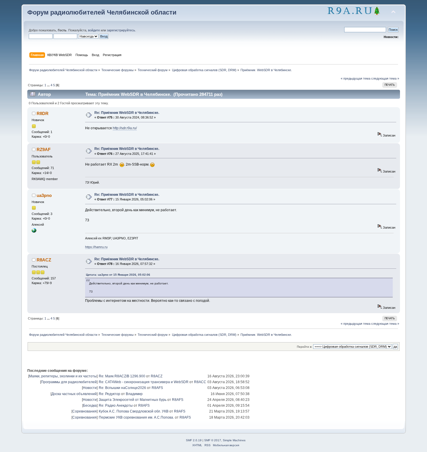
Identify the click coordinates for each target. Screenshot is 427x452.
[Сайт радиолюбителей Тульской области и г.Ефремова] (34, 231)
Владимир (134, 394)
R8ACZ (44, 259)
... (49, 85)
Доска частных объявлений (74, 394)
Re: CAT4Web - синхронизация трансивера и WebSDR (144, 382)
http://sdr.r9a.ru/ (125, 128)
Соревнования (84, 411)
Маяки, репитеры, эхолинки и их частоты (63, 376)
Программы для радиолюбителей (69, 382)
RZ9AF (44, 149)
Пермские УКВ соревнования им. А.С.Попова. (136, 417)
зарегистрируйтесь (121, 30)
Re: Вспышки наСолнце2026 (122, 388)
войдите (94, 30)
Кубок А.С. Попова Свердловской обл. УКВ (133, 411)
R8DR (43, 113)
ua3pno (44, 195)
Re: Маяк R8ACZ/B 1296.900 (122, 376)
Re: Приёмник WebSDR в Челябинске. (126, 113)
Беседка (90, 405)
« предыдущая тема (355, 78)
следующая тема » (385, 78)
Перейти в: (304, 346)
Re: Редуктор (109, 394)
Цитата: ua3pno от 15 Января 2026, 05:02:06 (118, 274)
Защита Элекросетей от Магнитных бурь (132, 400)
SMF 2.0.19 (194, 440)
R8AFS (157, 388)
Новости (90, 388)
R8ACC (200, 382)
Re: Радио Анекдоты (116, 405)
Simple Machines (234, 440)
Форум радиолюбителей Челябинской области (102, 12)
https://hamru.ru (96, 247)
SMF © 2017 (212, 440)
